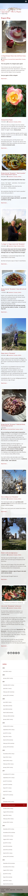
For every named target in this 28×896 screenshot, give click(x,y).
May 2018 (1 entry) (7, 757)
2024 (4, 668)
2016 (4, 798)
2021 (4, 681)
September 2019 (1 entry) (8, 729)
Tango (15, 246)
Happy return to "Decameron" (8, 353)
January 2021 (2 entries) (8, 695)
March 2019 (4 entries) (8, 740)
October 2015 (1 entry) (8, 836)
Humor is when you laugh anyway (9, 553)
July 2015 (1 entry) (7, 842)
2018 (4, 750)
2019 (4, 722)
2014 (4, 860)
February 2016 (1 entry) (8, 818)
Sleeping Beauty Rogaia (7, 119)
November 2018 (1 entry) (8, 753)
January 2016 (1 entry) (8, 822)
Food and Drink (11, 59)
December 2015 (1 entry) (8, 829)
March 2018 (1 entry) (7, 760)
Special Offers (18, 59)
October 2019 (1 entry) (8, 726)
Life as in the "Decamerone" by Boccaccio (11, 606)
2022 (4, 674)
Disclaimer (3, 891)
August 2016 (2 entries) (8, 812)
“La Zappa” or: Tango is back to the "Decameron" (13, 244)
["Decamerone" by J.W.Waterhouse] (14, 593)
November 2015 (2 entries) (9, 832)
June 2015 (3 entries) (7, 846)
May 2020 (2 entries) (7, 705)
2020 (4, 698)
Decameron (5, 59)
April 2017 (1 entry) (7, 791)
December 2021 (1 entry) (8, 685)
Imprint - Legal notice (10, 889)
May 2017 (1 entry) (7, 788)
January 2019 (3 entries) (8, 746)
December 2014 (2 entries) (9, 863)
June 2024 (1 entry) (7, 671)
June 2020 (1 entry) (7, 702)
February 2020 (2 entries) (8, 716)
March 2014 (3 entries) (8, 884)
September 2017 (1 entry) (8, 777)
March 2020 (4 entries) (8, 712)
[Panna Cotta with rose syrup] (14, 37)
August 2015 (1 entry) (8, 839)
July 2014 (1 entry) (7, 873)
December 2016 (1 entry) (8, 801)
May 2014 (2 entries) (7, 877)
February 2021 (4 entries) (8, 692)
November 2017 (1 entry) (8, 774)
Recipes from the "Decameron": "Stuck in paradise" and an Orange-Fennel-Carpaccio (13, 174)
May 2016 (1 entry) (7, 815)
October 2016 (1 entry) (8, 808)
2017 (4, 770)
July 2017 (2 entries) (7, 781)
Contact (2, 889)
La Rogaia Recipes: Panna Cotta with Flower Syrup (13, 56)
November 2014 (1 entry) (8, 866)
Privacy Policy (20, 889)
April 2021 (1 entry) (7, 688)
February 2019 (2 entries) (8, 743)
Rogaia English (10, 14)
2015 (4, 825)
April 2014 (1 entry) (7, 880)
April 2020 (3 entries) (7, 709)
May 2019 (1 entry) (7, 736)
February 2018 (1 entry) (8, 764)
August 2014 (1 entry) (8, 870)
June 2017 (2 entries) (7, 784)
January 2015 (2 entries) (8, 856)
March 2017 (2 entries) (8, 794)
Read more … (4, 78)
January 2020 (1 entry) (8, 719)
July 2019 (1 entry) (7, 733)
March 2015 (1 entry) (7, 853)
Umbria (2, 60)
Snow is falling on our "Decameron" (9, 497)
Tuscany (24, 59)
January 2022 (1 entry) (8, 678)
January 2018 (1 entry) (8, 767)
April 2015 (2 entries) (7, 849)
